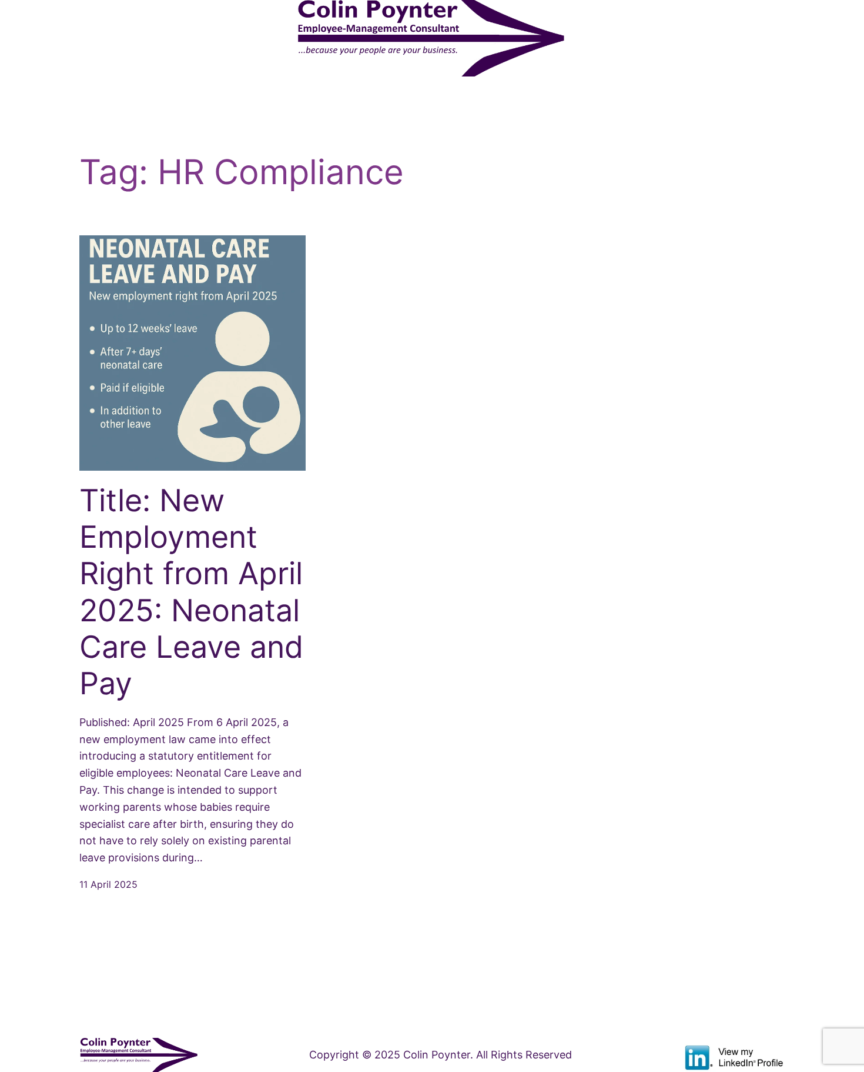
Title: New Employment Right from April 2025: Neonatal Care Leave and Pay (191, 592)
